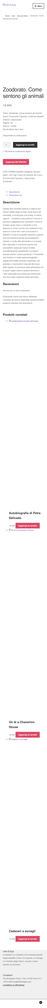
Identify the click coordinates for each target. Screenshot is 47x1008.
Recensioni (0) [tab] (15, 195)
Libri (13, 15)
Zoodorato (7, 181)
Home (7, 15)
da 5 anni (38, 174)
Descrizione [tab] (14, 191)
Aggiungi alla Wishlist (16, 161)
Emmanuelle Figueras (13, 178)
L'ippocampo (29, 178)
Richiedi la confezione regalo (18, 151)
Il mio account (8, 1003)
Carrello (36, 1001)
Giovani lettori (22, 15)
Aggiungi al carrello (25, 144)
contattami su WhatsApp (13, 984)
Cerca (23, 1003)
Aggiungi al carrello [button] (27, 525)
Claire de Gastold (25, 174)
